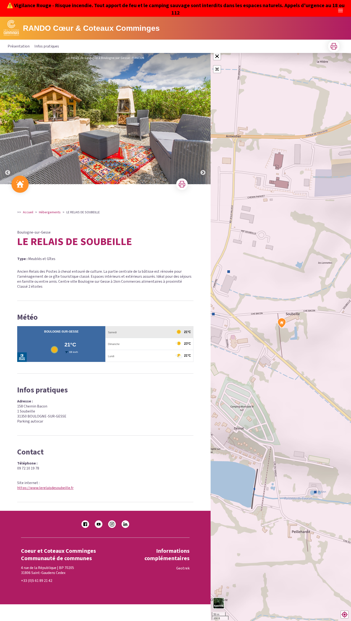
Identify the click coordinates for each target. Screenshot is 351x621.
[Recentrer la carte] (217, 69)
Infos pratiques (46, 46)
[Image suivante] (203, 118)
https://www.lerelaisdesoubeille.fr (45, 488)
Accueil (28, 212)
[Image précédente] (7, 118)
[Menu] (340, 10)
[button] (217, 56)
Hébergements (50, 212)
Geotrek (183, 568)
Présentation (19, 46)
